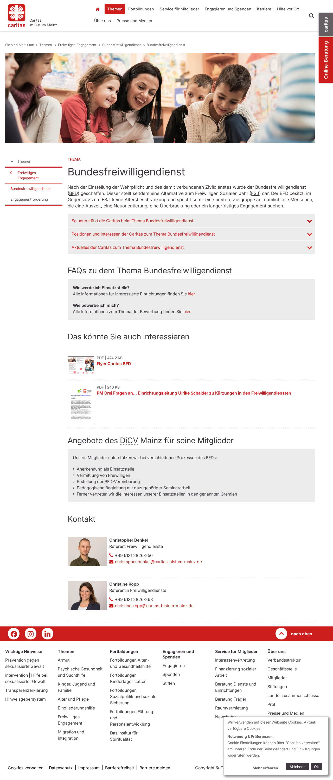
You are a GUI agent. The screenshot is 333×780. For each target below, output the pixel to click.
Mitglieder (277, 677)
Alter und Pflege (73, 699)
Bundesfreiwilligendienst (122, 45)
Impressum (89, 767)
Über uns (102, 20)
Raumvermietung (231, 708)
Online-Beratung (326, 60)
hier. (192, 293)
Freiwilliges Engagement (77, 45)
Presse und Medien (134, 20)
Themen (115, 9)
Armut (63, 660)
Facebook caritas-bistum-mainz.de (14, 633)
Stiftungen (277, 686)
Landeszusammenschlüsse (293, 695)
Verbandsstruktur (284, 660)
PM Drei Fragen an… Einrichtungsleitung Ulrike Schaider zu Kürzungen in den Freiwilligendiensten (194, 393)
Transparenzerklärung (26, 690)
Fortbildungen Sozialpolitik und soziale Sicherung (133, 696)
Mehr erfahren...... (268, 768)
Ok (316, 766)
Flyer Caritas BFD (114, 363)
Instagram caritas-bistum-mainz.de (30, 633)
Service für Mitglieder (179, 9)
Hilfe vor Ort (288, 9)
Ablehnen (297, 766)
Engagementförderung (29, 199)
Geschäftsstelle (282, 668)
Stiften (169, 683)
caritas (326, 24)
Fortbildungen (141, 9)
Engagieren (174, 665)
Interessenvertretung (235, 660)
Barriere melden (154, 767)
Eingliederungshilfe (76, 708)
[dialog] (276, 746)
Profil (272, 704)
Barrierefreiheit (119, 767)
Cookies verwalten (25, 767)
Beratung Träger (230, 699)
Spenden (171, 674)
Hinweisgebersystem (25, 699)
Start (98, 9)
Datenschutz (61, 767)
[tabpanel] (160, 98)
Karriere (264, 9)
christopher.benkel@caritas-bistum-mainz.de (158, 561)
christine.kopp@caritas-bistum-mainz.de (154, 605)
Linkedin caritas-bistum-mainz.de (47, 633)
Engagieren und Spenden (228, 9)
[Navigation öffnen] (10, 173)
